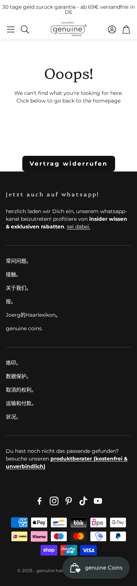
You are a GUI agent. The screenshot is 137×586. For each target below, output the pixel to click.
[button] (11, 29)
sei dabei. (78, 226)
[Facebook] (39, 501)
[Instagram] (54, 501)
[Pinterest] (68, 501)
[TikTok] (83, 501)
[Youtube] (98, 501)
